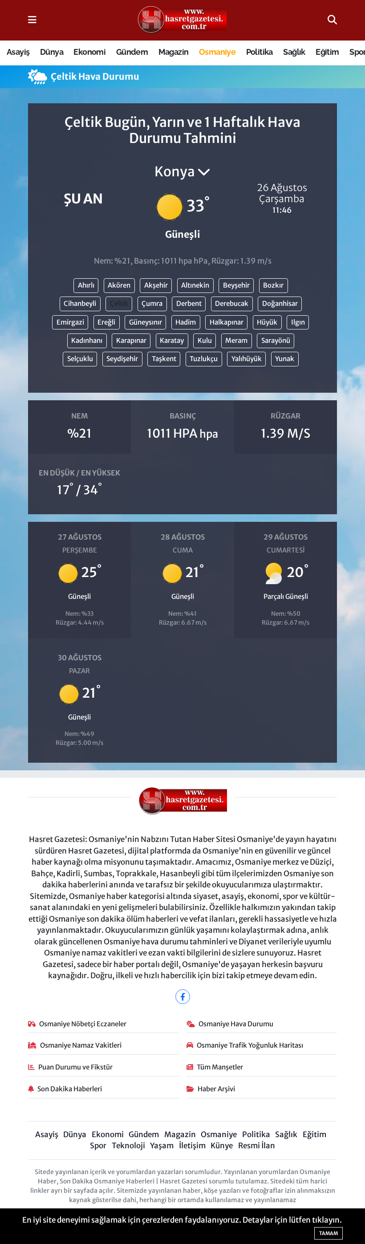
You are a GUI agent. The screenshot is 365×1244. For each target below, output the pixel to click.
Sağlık (294, 52)
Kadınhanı (86, 340)
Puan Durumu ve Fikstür (75, 1067)
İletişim (192, 1145)
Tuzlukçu (204, 358)
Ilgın (298, 322)
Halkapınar (226, 322)
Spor (98, 1145)
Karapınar (131, 340)
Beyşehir (236, 285)
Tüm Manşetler (220, 1067)
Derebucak (231, 303)
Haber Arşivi (216, 1089)
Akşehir (156, 285)
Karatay (172, 340)
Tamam (328, 1233)
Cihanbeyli (80, 303)
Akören (119, 285)
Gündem (132, 52)
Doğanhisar (280, 303)
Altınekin (195, 285)
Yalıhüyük (246, 358)
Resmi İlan (256, 1145)
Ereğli (106, 322)
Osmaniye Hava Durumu (236, 1024)
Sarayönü (275, 340)
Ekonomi (89, 52)
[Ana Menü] (32, 20)
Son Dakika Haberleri (69, 1089)
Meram (236, 340)
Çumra (152, 303)
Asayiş (18, 52)
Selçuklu (80, 358)
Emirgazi (70, 322)
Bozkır (273, 285)
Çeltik (119, 303)
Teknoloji (128, 1145)
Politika (259, 52)
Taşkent (164, 358)
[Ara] (332, 20)
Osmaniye (217, 52)
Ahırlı (86, 285)
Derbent (189, 303)
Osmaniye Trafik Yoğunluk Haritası (250, 1045)
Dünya (51, 52)
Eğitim (327, 52)
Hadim (185, 322)
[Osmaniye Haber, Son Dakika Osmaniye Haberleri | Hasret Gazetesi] (182, 20)
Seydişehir (122, 358)
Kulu (205, 340)
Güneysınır (145, 322)
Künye (222, 1145)
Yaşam (162, 1145)
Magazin (173, 52)
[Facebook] (182, 996)
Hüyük (267, 322)
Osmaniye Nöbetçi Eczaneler (82, 1024)
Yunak (284, 358)
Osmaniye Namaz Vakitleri (81, 1045)
